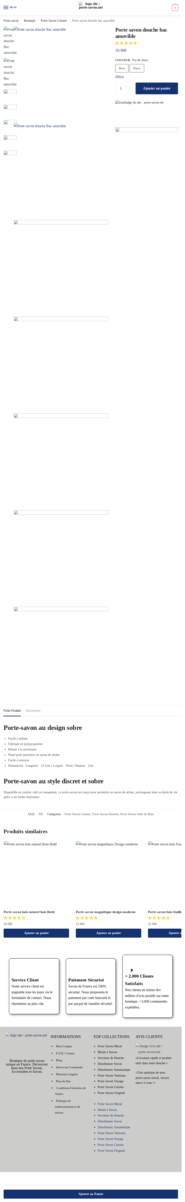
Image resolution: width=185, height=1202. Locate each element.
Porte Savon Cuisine (54, 20)
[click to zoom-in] (61, 74)
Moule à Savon (107, 1052)
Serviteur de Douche (111, 1058)
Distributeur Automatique (114, 1069)
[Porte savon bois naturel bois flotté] (36, 874)
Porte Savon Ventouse (111, 1075)
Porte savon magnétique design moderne (106, 912)
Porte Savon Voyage (110, 1081)
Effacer (119, 76)
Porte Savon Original (111, 1093)
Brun (122, 68)
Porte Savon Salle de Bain (137, 814)
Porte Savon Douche (105, 814)
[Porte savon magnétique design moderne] (108, 874)
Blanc (137, 68)
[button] (126, 43)
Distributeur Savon (110, 1064)
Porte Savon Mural (110, 1046)
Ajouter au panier (157, 88)
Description (33, 710)
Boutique (29, 20)
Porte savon (11, 20)
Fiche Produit (12, 710)
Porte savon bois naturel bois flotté (29, 912)
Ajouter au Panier (91, 1194)
